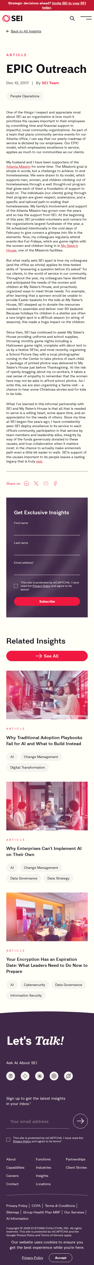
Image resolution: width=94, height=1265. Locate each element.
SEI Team (50, 83)
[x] (68, 1076)
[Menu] (86, 18)
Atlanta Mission (18, 166)
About (11, 1159)
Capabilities (15, 1167)
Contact (12, 1184)
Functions (43, 1159)
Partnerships (75, 1159)
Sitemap (12, 1212)
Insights (42, 1176)
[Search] (72, 18)
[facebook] (55, 483)
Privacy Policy (32, 1258)
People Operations (24, 96)
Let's (35, 1040)
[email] (45, 483)
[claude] (39, 1076)
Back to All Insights (26, 31)
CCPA (36, 1206)
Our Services (74, 1212)
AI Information (17, 1218)
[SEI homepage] (12, 18)
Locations (43, 1184)
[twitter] (36, 483)
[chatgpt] (54, 1076)
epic (39, 461)
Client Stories (76, 1167)
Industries (43, 1167)
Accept (60, 1258)
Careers (12, 1176)
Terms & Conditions (60, 1206)
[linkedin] (26, 483)
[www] (10, 1076)
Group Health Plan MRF (41, 1212)
